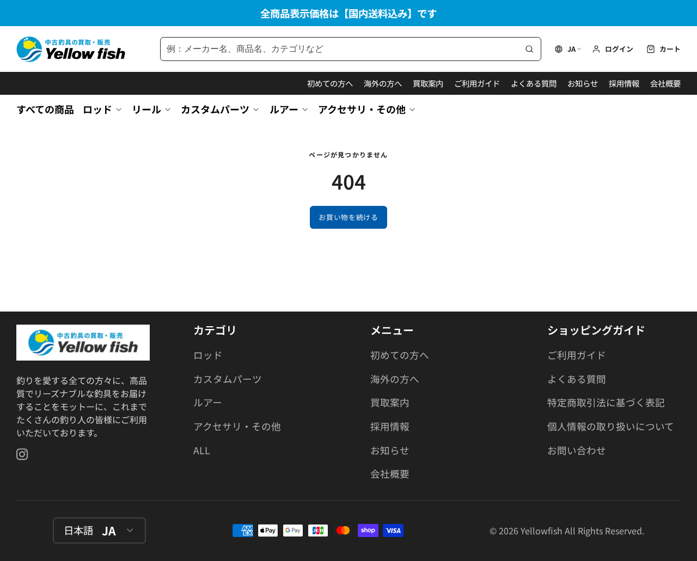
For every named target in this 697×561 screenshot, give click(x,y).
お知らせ (582, 83)
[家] (70, 49)
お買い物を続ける (348, 217)
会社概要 (665, 83)
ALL (201, 450)
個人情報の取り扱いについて (610, 426)
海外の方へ (383, 83)
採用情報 (624, 83)
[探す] (529, 49)
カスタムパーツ (215, 109)
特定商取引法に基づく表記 (606, 402)
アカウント (612, 49)
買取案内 (428, 83)
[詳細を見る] (83, 343)
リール (146, 109)
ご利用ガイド (477, 83)
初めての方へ (330, 83)
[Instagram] (22, 454)
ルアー (284, 109)
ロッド (97, 109)
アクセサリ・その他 (362, 109)
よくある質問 (534, 83)
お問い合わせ (576, 450)
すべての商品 (45, 109)
